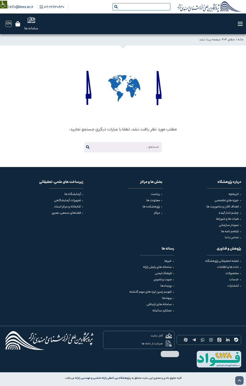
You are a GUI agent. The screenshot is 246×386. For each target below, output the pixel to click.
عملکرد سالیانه (162, 310)
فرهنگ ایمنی (163, 273)
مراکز (157, 213)
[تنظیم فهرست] (240, 23)
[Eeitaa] (219, 340)
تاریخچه (233, 194)
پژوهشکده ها (151, 206)
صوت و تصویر (163, 279)
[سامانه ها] (31, 20)
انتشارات (233, 285)
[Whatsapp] (203, 340)
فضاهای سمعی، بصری (66, 213)
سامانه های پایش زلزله (157, 267)
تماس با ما (232, 237)
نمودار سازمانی (229, 225)
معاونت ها (153, 200)
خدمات (234, 279)
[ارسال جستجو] (116, 6)
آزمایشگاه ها (72, 194)
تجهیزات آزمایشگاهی (67, 200)
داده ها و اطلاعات (228, 267)
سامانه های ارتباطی (159, 304)
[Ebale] (236, 340)
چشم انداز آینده (229, 213)
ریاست (155, 194)
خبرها (168, 261)
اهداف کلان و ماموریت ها (222, 206)
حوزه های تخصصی (227, 200)
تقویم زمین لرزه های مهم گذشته (150, 292)
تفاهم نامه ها (230, 231)
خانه (241, 40)
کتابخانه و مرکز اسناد (67, 206)
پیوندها (167, 298)
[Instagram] (211, 340)
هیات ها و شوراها (227, 219)
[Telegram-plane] (194, 340)
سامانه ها (31, 28)
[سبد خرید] (18, 24)
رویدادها (166, 285)
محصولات (232, 273)
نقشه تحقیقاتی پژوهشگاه (222, 261)
